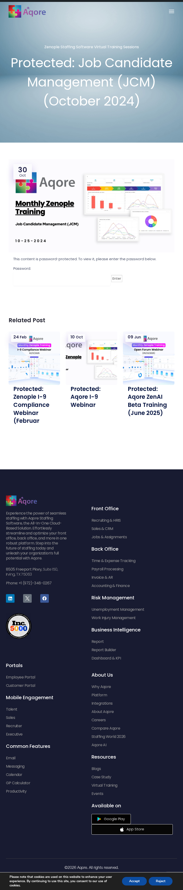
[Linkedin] (10, 598)
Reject (160, 881)
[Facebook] (44, 598)
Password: (22, 268)
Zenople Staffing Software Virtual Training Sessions (91, 47)
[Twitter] (27, 598)
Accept (134, 881)
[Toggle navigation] (171, 11)
